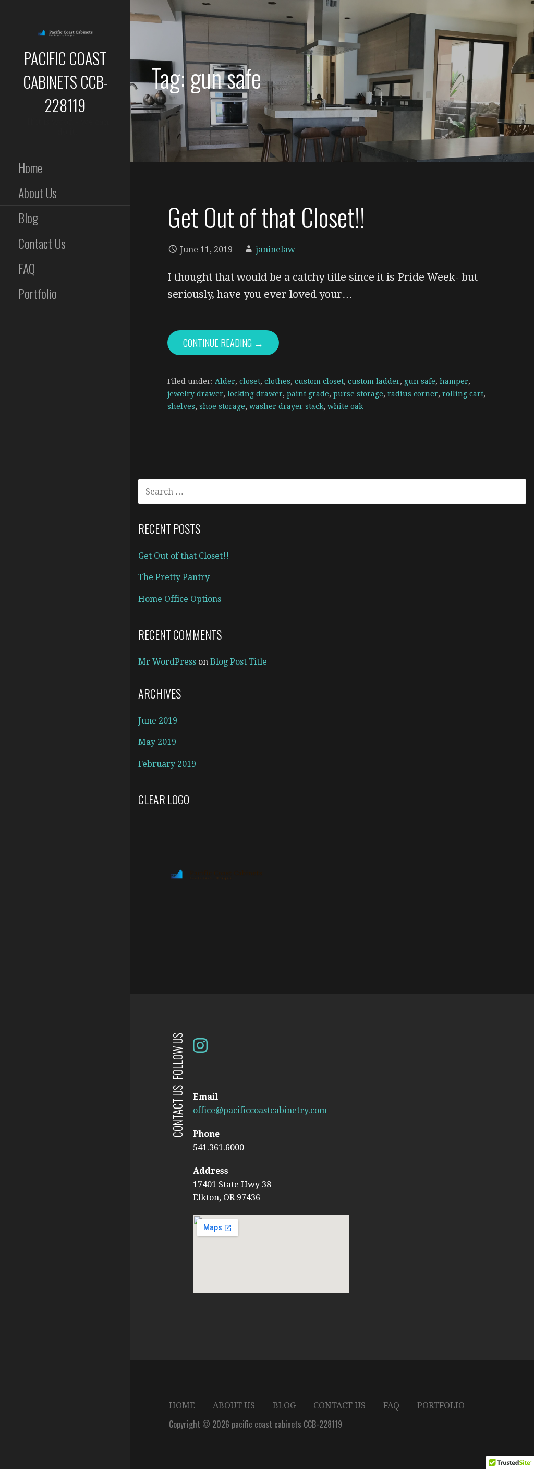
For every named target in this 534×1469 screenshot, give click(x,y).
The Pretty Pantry (174, 577)
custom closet (319, 381)
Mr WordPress (167, 662)
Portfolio (37, 293)
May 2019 (157, 742)
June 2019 (157, 721)
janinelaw (275, 250)
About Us (37, 192)
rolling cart (462, 394)
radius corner (412, 394)
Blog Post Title (238, 662)
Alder (225, 381)
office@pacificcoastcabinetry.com (260, 1110)
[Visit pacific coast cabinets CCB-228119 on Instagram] (200, 1049)
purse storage (358, 394)
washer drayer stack (286, 406)
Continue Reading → (223, 343)
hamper (454, 381)
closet (249, 381)
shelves (181, 406)
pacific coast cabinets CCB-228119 (65, 81)
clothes (277, 381)
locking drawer (255, 394)
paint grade (308, 394)
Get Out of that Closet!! (266, 216)
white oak (345, 406)
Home (30, 167)
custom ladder (374, 381)
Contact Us (42, 243)
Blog (28, 217)
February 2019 (167, 764)
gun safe (419, 381)
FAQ (26, 268)
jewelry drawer (195, 394)
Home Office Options (179, 599)
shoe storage (222, 406)
